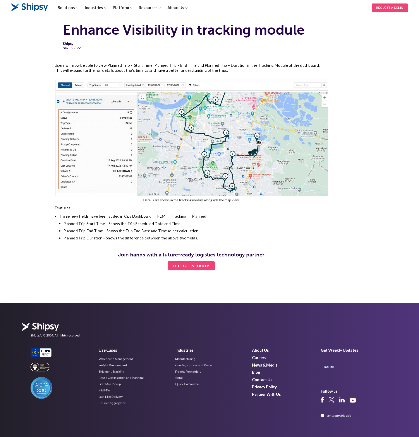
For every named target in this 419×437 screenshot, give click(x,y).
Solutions (66, 7)
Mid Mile (104, 390)
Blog (256, 372)
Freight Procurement (113, 365)
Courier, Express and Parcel (193, 365)
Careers (259, 357)
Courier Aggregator (112, 403)
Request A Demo (390, 7)
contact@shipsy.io (338, 415)
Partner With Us (266, 394)
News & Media (265, 365)
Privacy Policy (264, 386)
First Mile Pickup (110, 384)
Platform (121, 7)
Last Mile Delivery (111, 396)
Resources (148, 7)
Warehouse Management (116, 359)
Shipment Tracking (111, 371)
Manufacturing (185, 359)
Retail (179, 377)
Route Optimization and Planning (121, 377)
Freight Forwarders (188, 371)
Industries (94, 7)
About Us (175, 7)
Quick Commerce (187, 384)
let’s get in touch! (191, 266)
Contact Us (262, 379)
